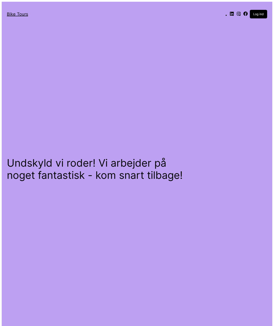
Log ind (258, 14)
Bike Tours (17, 14)
